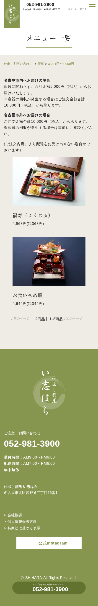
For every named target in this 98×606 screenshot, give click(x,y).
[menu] (92, 6)
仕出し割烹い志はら (18, 64)
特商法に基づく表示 (24, 528)
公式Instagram (53, 543)
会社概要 (15, 515)
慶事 (41, 64)
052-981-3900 (40, 4)
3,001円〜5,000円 (61, 64)
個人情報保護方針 (22, 521)
